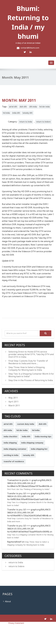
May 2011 (13, 397)
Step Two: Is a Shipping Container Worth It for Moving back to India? (31, 375)
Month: (19, 100)
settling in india (11, 455)
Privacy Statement (12, 623)
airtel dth (13, 106)
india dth (16, 113)
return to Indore (43, 121)
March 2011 (14, 405)
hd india (6, 113)
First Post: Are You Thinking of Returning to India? (28, 489)
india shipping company (32, 442)
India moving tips (43, 436)
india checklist (10, 436)
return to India (25, 121)
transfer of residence (14, 461)
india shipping (10, 442)
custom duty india (25, 424)
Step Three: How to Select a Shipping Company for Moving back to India (26, 368)
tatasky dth (27, 113)
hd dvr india (44, 106)
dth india (33, 106)
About (8, 601)
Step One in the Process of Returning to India (30, 380)
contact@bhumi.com (29, 47)
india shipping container (15, 449)
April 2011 (13, 401)
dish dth (23, 106)
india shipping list (39, 449)
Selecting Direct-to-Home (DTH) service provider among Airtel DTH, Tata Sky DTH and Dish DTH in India (31, 354)
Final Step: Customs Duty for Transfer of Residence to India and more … (28, 362)
